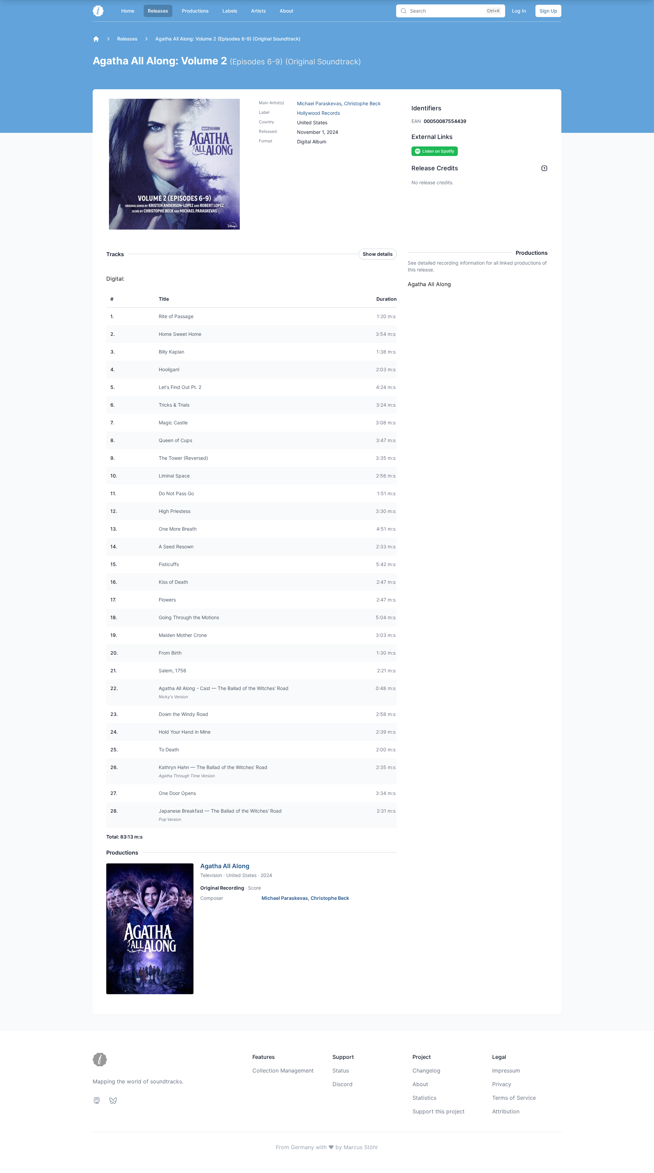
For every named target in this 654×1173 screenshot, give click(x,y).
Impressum (506, 1070)
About (286, 11)
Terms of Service (514, 1097)
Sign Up (548, 11)
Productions (195, 11)
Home (127, 11)
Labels (229, 11)
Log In (519, 11)
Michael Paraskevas (319, 103)
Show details (378, 254)
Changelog (426, 1070)
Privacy (501, 1084)
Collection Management (283, 1070)
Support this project (438, 1111)
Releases (158, 11)
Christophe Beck (362, 103)
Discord (342, 1084)
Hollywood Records (318, 113)
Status (340, 1070)
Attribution (505, 1111)
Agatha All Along (224, 866)
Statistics (424, 1097)
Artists (258, 11)
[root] (96, 38)
